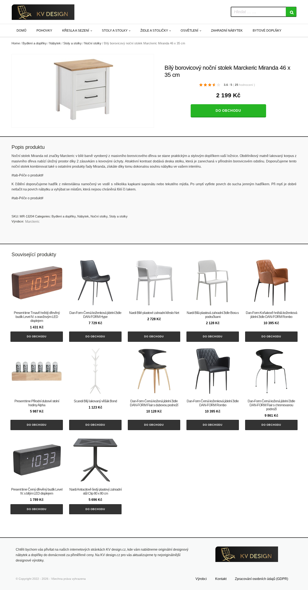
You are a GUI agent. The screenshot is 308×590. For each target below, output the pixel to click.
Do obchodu (228, 110)
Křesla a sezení (75, 30)
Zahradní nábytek (227, 30)
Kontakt (220, 579)
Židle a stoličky (154, 30)
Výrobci (201, 579)
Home (16, 43)
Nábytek (55, 43)
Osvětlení (189, 30)
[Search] (291, 12)
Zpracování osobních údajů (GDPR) (261, 579)
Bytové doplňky (267, 30)
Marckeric (32, 221)
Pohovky (44, 30)
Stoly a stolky (115, 30)
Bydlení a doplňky (34, 43)
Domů (21, 30)
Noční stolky (92, 43)
